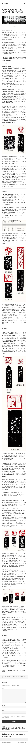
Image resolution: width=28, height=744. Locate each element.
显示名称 (4, 705)
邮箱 (3, 710)
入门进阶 (13, 676)
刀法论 (18, 676)
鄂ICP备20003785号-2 (22, 742)
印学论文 (22, 676)
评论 (3, 688)
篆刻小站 (5, 3)
